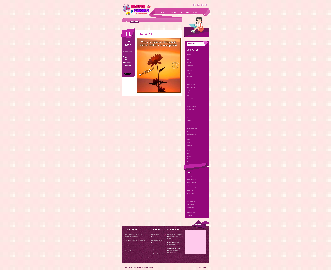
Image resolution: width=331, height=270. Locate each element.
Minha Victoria (190, 204)
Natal (188, 126)
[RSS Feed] (206, 5)
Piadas (188, 139)
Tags (188, 153)
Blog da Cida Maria (191, 179)
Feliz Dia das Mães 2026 (156, 240)
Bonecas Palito (190, 65)
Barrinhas (189, 62)
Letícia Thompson (191, 196)
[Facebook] (198, 5)
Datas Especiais (191, 79)
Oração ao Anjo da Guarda (138, 240)
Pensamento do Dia (191, 134)
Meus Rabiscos (190, 114)
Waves (188, 161)
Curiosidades (190, 76)
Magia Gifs (189, 199)
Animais (189, 54)
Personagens (190, 137)
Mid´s (188, 117)
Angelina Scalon (191, 176)
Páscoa (188, 131)
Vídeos (187, 12)
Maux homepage (191, 201)
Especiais (189, 95)
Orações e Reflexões (192, 128)
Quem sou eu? (171, 12)
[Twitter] (202, 5)
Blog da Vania (190, 185)
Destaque (189, 81)
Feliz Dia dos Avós (154, 234)
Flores (188, 101)
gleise (126, 250)
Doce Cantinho (190, 193)
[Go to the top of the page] (201, 224)
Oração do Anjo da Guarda (131, 236)
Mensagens (189, 112)
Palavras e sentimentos (192, 210)
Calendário (189, 70)
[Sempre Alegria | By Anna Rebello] (136, 10)
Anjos (188, 59)
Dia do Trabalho (153, 246)
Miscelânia (189, 123)
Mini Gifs (189, 120)
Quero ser (132, 250)
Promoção (189, 145)
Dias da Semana (191, 84)
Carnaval (189, 73)
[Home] (194, 5)
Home (163, 12)
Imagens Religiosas (191, 106)
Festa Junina (190, 98)
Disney (188, 90)
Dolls (188, 92)
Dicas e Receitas (191, 87)
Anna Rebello (128, 53)
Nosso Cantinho (190, 207)
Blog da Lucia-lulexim (192, 182)
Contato (194, 12)
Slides (180, 12)
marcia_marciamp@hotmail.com (133, 234)
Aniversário (189, 57)
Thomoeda (189, 215)
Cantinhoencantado (191, 187)
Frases (188, 103)
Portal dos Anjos (191, 212)
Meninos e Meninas (191, 109)
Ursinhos (189, 156)
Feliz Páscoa (153, 250)
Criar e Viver (190, 190)
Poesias (189, 142)
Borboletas (189, 68)
